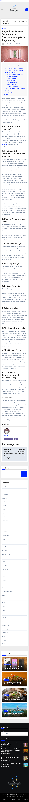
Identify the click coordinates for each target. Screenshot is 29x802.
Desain (3, 539)
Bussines (4, 516)
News (3, 606)
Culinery (4, 524)
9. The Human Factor (11, 86)
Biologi (3, 509)
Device (3, 543)
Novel (3, 610)
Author (5, 94)
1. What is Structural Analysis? (14, 68)
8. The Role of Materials (12, 84)
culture (4, 528)
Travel (3, 636)
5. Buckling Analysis (11, 78)
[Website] (17, 439)
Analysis (4, 487)
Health (3, 573)
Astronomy (5, 494)
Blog (4, 28)
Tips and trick (5, 632)
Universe (4, 640)
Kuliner (3, 595)
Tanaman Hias (5, 625)
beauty (4, 502)
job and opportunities (7, 591)
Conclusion (9, 92)
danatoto (4, 144)
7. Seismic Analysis (11, 82)
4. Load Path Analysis (11, 76)
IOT (3, 587)
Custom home (5, 535)
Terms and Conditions (22, 799)
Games (3, 561)
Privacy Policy (11, 799)
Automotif (4, 498)
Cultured (4, 531)
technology (5, 629)
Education (4, 546)
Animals (4, 490)
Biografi (4, 505)
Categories (3, 731)
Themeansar (19, 796)
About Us (3, 799)
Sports (3, 621)
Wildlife (4, 644)
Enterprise (4, 550)
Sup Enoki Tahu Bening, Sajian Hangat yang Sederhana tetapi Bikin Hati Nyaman (13, 699)
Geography (5, 565)
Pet (3, 614)
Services (4, 617)
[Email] (15, 439)
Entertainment (6, 554)
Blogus (13, 796)
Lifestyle (4, 599)
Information (5, 584)
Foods (3, 558)
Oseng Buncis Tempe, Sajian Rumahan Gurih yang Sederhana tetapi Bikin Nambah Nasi (13, 684)
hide (20, 65)
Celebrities (5, 520)
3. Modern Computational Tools (14, 74)
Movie (3, 602)
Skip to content (4, 1)
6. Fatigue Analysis (11, 80)
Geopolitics (5, 569)
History (4, 580)
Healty (3, 576)
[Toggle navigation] (2, 9)
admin (7, 44)
